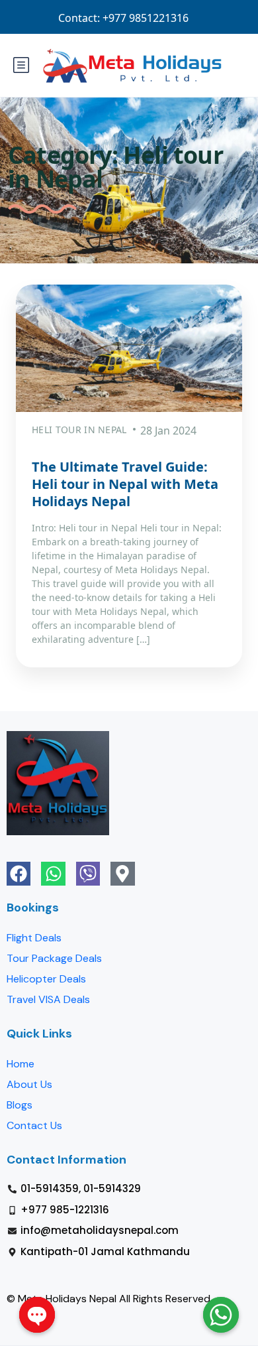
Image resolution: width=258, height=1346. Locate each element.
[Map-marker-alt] (122, 874)
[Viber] (88, 874)
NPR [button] (228, 17)
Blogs (19, 1105)
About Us (29, 1084)
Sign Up (181, 17)
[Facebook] (18, 874)
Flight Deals (34, 938)
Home (20, 1064)
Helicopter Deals (46, 979)
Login (133, 17)
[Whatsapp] (53, 874)
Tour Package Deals (54, 958)
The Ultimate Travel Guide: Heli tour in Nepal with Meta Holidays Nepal (125, 484)
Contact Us (34, 1125)
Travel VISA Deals (48, 999)
